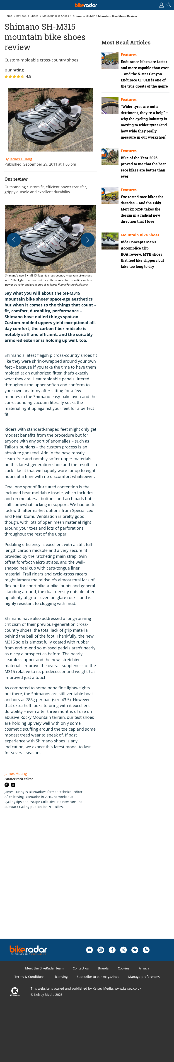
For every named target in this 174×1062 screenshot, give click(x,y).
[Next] (88, 240)
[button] (51, 246)
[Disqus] (75, 881)
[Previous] (14, 240)
